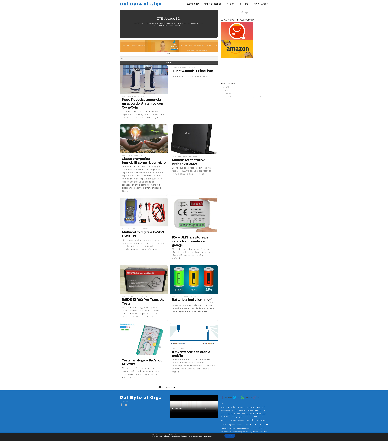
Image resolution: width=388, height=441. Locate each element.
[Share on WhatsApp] (246, 397)
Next (176, 387)
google (238, 417)
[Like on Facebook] (256, 397)
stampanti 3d (255, 428)
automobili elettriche (228, 414)
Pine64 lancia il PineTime (193, 71)
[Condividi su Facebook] (226, 397)
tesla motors (258, 432)
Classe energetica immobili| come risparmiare (144, 161)
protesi (246, 420)
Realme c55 (169, 19)
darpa (265, 414)
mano (264, 417)
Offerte (244, 4)
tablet (244, 432)
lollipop (259, 417)
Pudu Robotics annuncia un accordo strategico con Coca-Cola (142, 103)
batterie (240, 414)
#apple (226, 408)
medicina (235, 420)
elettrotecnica (182, 234)
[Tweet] (236, 397)
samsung (226, 424)
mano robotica (226, 420)
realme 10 (225, 87)
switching (238, 432)
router (263, 420)
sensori (233, 425)
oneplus (241, 420)
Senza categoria (192, 156)
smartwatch (182, 67)
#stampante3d (242, 408)
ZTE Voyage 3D (228, 90)
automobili (261, 410)
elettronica (193, 4)
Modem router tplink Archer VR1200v (188, 162)
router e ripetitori (183, 156)
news (129, 96)
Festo (233, 417)
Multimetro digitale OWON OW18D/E (143, 234)
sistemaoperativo (243, 425)
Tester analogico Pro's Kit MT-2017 (142, 362)
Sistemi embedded (212, 4)
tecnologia (250, 432)
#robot (233, 407)
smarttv (223, 429)
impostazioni (208, 437)
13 (171, 387)
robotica (133, 96)
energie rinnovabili (133, 155)
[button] (127, 24)
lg (255, 417)
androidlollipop (225, 410)
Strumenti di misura (133, 229)
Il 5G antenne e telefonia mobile (191, 354)
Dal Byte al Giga (141, 4)
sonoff (240, 429)
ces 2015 (249, 413)
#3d (222, 408)
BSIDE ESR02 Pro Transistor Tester (144, 301)
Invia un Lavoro (260, 4)
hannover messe (247, 417)
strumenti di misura (228, 432)
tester (265, 432)
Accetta (229, 436)
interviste (230, 4)
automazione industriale (248, 410)
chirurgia (259, 414)
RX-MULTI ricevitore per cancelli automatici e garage (191, 241)
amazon (252, 407)
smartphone (259, 424)
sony (245, 429)
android (261, 407)
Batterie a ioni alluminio (190, 300)
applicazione (233, 410)
